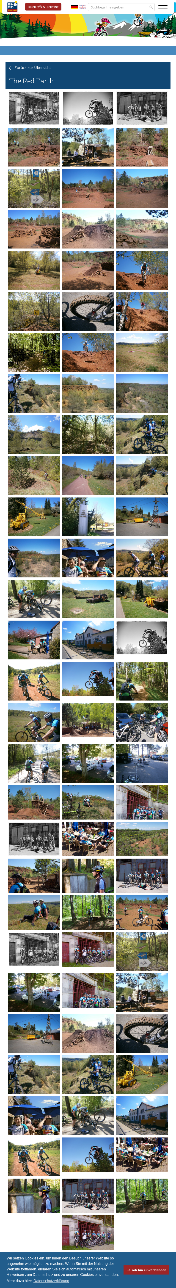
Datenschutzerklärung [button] (51, 1281)
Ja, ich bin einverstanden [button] (146, 1270)
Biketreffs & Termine (43, 7)
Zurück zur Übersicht (32, 67)
